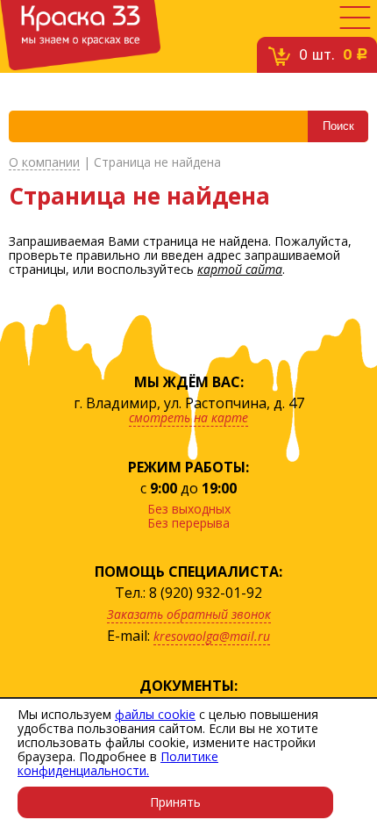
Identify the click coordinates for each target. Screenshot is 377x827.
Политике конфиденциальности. (118, 763)
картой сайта (239, 269)
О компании (44, 162)
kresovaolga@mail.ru (211, 636)
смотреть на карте (188, 417)
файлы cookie (155, 714)
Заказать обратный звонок (189, 614)
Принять (175, 802)
